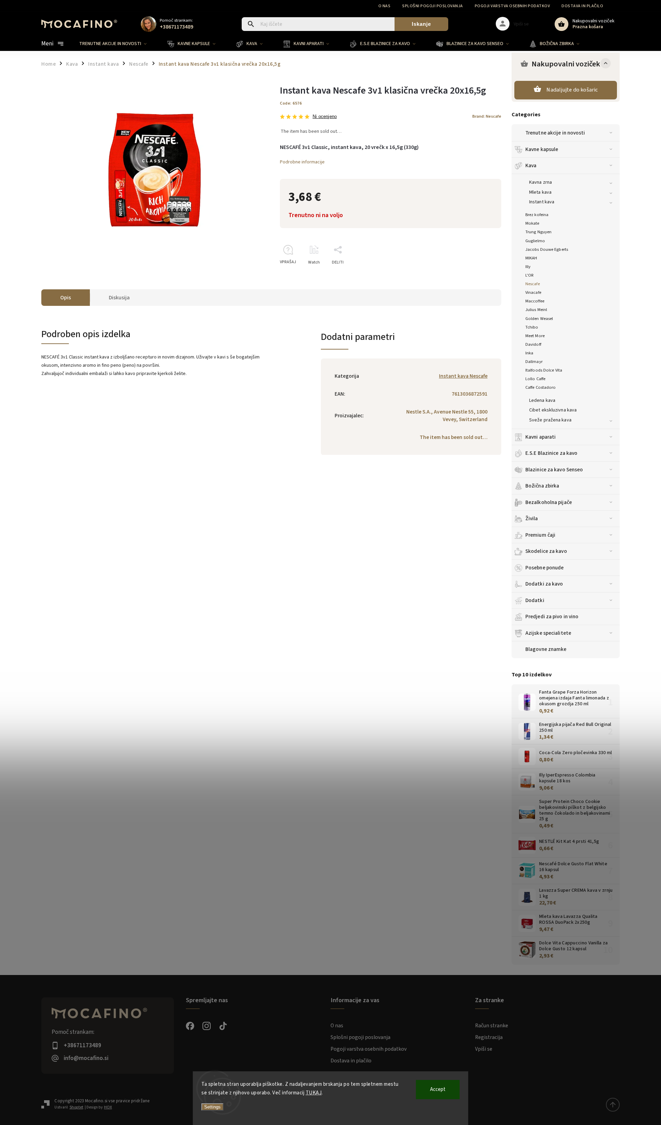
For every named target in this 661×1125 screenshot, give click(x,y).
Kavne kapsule (541, 149)
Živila (531, 518)
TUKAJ (314, 1092)
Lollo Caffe (535, 379)
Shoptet (76, 1107)
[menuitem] (118, 43)
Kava (530, 165)
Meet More (535, 336)
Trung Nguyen (538, 232)
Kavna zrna (540, 182)
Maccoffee (534, 301)
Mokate (532, 223)
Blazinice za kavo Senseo (554, 469)
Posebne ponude (544, 567)
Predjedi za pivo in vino (551, 616)
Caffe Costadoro (540, 387)
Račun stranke (491, 1025)
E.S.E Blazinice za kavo (551, 453)
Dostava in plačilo (582, 6)
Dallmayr (534, 361)
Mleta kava (540, 192)
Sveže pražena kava (550, 420)
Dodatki (534, 600)
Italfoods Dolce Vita (543, 370)
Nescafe (532, 284)
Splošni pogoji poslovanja (432, 6)
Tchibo (531, 327)
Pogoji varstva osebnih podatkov (512, 6)
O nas (384, 6)
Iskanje (421, 24)
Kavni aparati (540, 437)
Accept (437, 1089)
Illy (528, 267)
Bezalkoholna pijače (548, 502)
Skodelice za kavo (546, 551)
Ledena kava (542, 400)
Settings (212, 1107)
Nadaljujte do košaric (572, 90)
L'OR (529, 275)
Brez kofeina (536, 215)
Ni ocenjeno (325, 117)
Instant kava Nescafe (463, 376)
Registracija (489, 1037)
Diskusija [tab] (119, 297)
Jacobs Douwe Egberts (546, 249)
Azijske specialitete (548, 633)
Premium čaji (540, 535)
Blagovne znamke (546, 649)
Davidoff (533, 344)
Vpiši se (483, 1049)
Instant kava (541, 202)
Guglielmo (535, 241)
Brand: (486, 116)
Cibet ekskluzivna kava (553, 410)
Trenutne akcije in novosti (555, 133)
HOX (108, 1107)
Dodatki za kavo (544, 584)
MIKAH (531, 258)
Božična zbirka (542, 486)
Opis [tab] (65, 297)
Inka (529, 353)
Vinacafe (533, 292)
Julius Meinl (536, 310)
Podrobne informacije (302, 162)
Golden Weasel (539, 318)
